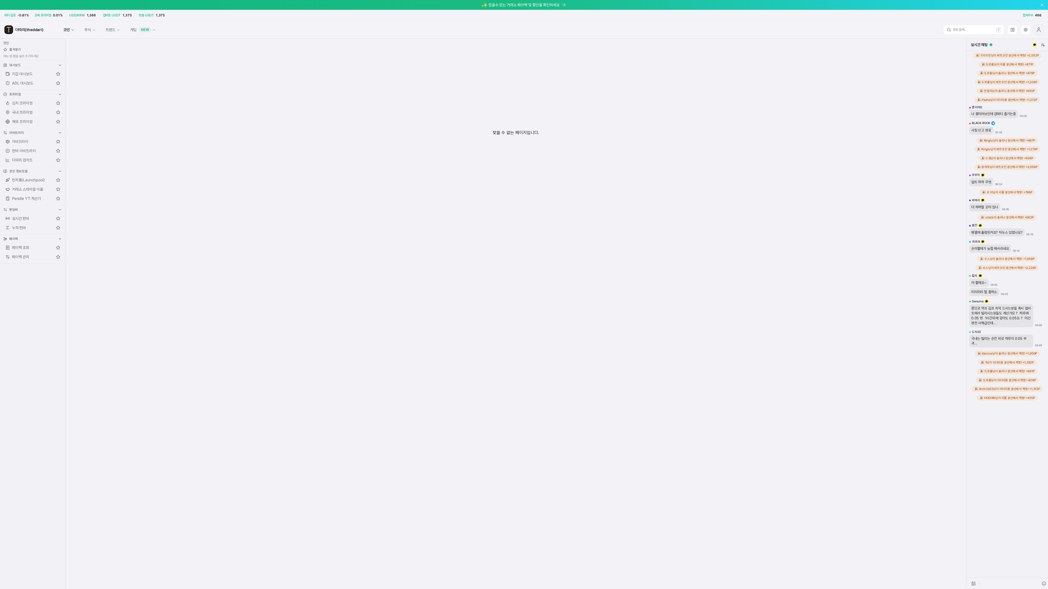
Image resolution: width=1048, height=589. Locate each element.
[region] (1007, 314)
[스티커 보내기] (1044, 583)
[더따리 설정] (1026, 30)
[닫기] (1042, 5)
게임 (139, 29)
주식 (87, 29)
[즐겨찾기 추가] (58, 74)
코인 (66, 29)
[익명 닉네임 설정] (1043, 44)
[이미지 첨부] (973, 583)
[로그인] (1039, 30)
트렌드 (110, 29)
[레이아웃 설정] (1012, 30)
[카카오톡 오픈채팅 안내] (1035, 44)
